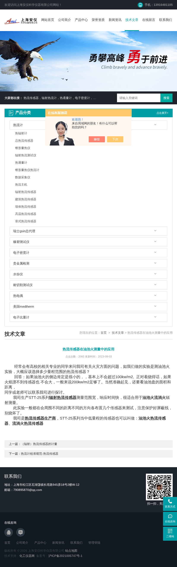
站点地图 (71, 550)
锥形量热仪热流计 (27, 170)
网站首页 (47, 20)
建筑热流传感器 (25, 199)
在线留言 (148, 20)
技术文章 (131, 20)
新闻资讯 (115, 20)
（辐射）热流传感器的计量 (39, 444)
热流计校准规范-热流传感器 (39, 453)
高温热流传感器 (25, 214)
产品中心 (81, 20)
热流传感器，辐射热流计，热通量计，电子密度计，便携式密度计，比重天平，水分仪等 (82, 98)
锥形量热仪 (22, 148)
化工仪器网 (27, 556)
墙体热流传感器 (25, 206)
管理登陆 (94, 542)
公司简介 (64, 20)
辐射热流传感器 (25, 192)
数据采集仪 (22, 177)
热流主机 (21, 184)
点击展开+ (162, 112)
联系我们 (165, 20)
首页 (104, 332)
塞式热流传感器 (25, 221)
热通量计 (21, 162)
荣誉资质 (98, 20)
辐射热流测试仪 (25, 155)
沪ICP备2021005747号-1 (65, 556)
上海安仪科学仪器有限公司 (35, 4)
